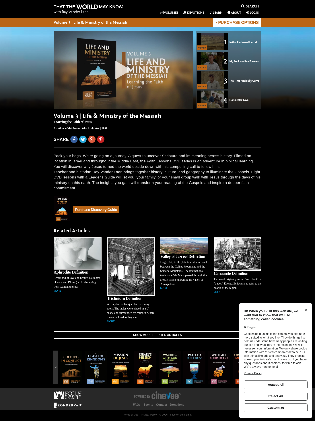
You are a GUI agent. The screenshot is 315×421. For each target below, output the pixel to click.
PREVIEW (202, 48)
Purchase (237, 22)
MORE (57, 290)
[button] (55, 367)
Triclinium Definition (124, 298)
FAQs (137, 404)
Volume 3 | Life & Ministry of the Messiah (107, 116)
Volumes (171, 13)
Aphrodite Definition (71, 272)
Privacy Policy (149, 414)
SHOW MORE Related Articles (157, 335)
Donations (177, 404)
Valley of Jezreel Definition (182, 256)
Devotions (195, 13)
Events (148, 404)
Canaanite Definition (231, 273)
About (236, 13)
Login (254, 13)
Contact (161, 404)
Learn (217, 13)
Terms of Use (130, 414)
